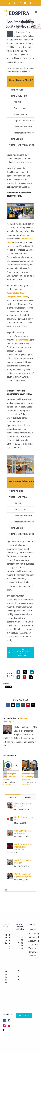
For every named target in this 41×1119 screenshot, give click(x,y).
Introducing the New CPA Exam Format (9, 776)
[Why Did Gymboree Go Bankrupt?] (10, 831)
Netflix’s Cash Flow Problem (23, 861)
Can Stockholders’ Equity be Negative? (23, 875)
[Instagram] (4, 1025)
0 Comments (7, 785)
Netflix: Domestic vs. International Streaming (23, 846)
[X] (25, 672)
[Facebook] (18, 672)
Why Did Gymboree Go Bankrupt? (23, 832)
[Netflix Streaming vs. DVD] (10, 818)
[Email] (30, 677)
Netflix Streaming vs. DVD (23, 818)
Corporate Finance (33, 954)
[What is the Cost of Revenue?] (10, 804)
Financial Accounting (33, 931)
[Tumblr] (18, 677)
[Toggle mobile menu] (36, 11)
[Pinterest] (24, 677)
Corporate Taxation (33, 946)
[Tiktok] (4, 1030)
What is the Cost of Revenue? (22, 804)
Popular (13, 797)
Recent (28, 797)
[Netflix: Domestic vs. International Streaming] (10, 845)
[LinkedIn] (31, 672)
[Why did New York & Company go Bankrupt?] (30, 761)
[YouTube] (9, 1025)
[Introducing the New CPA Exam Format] (11, 761)
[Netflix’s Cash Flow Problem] (10, 861)
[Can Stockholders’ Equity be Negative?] (10, 874)
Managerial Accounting (33, 939)
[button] (5, 773)
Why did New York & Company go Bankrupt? (29, 776)
